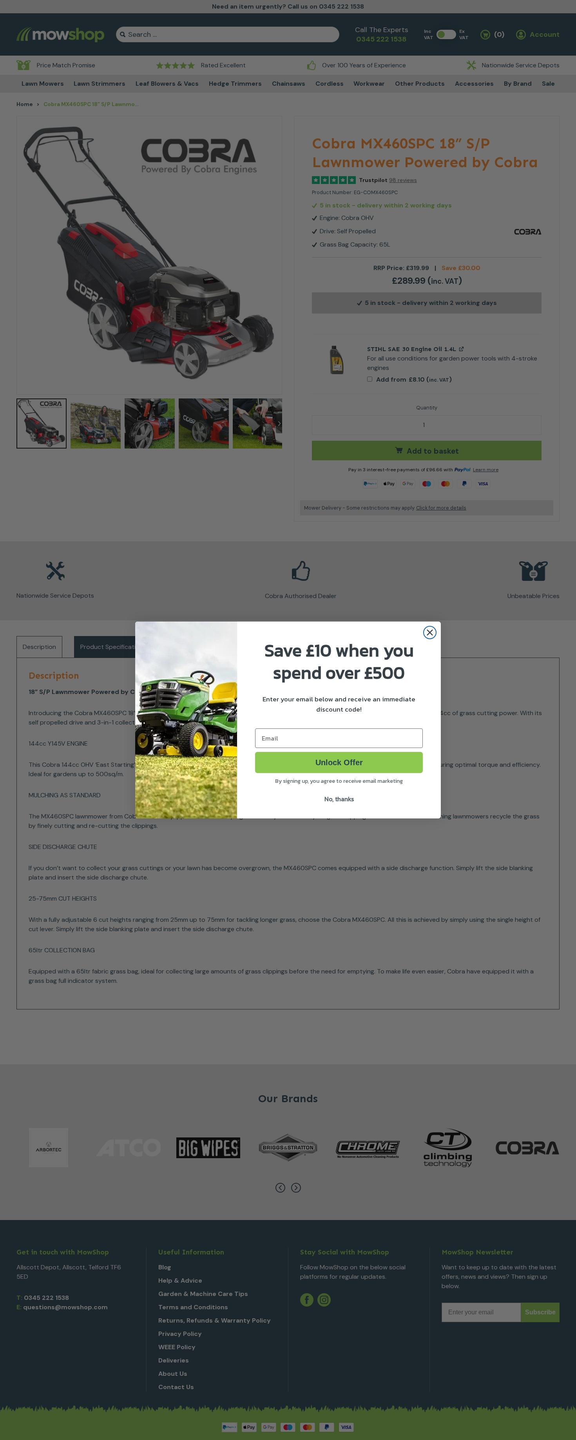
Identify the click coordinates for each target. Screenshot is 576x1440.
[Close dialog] (430, 632)
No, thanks (339, 799)
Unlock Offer (339, 762)
